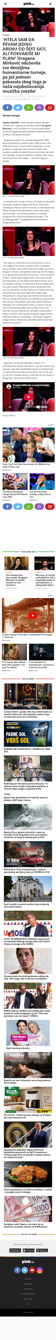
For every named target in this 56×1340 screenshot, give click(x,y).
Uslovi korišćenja (28, 1294)
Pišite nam (28, 1299)
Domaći (6, 35)
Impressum (28, 1289)
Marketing (28, 1284)
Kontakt (28, 1279)
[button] (6, 567)
